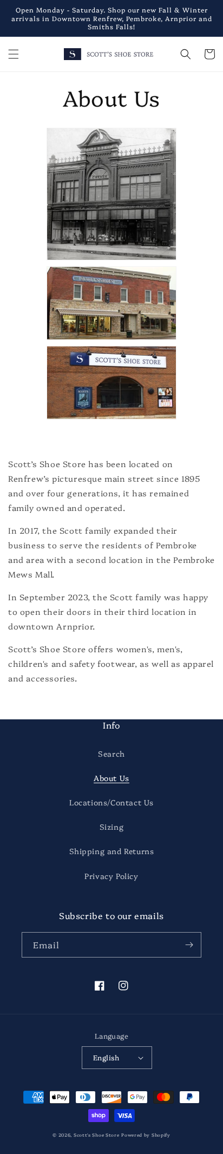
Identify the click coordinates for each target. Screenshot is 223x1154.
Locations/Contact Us (111, 802)
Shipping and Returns (111, 850)
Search (111, 753)
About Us (111, 777)
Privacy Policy (111, 875)
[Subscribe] (189, 945)
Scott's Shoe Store (97, 1135)
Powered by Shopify (145, 1135)
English (106, 1057)
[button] (13, 54)
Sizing (112, 826)
